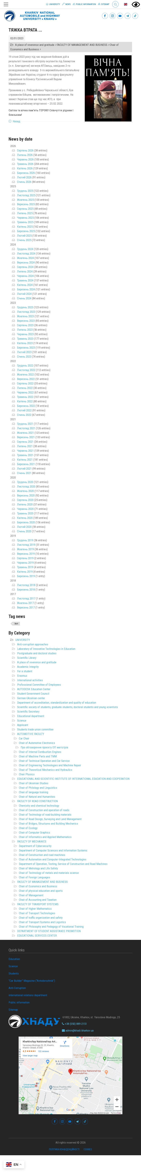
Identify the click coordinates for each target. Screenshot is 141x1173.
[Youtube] (120, 16)
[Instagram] (112, 16)
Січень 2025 (24, 240)
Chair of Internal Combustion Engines (40, 752)
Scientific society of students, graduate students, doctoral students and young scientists (67, 707)
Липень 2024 (25, 271)
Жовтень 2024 (25, 258)
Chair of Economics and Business (38, 886)
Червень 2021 (25, 450)
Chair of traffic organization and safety (41, 917)
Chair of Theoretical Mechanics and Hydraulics (45, 769)
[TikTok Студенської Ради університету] (135, 16)
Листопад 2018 (26, 585)
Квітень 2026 (25, 168)
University (54, 4)
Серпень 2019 (25, 558)
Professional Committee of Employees (39, 684)
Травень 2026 (25, 164)
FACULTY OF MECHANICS (31, 841)
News (68, 4)
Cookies (88, 1149)
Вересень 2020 (26, 495)
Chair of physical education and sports (41, 890)
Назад (16, 121)
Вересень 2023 (26, 320)
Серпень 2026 (25, 150)
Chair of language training (33, 792)
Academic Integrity (28, 666)
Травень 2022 (25, 397)
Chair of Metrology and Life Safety (38, 868)
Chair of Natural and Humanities (37, 796)
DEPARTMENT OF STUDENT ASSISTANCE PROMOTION (49, 931)
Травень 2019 (25, 567)
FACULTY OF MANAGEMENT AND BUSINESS (42, 881)
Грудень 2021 (25, 423)
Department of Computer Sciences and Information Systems (53, 850)
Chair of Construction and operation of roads (44, 810)
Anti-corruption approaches (32, 644)
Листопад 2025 (26, 195)
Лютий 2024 (24, 294)
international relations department (28, 995)
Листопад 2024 (26, 253)
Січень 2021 (24, 473)
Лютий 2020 (24, 527)
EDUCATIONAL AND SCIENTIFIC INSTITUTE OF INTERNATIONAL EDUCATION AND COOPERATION (73, 778)
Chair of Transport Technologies (37, 913)
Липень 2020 (25, 504)
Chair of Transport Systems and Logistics (42, 922)
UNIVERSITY (22, 640)
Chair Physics (27, 774)
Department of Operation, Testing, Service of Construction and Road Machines (63, 864)
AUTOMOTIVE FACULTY (30, 734)
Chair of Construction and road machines (42, 855)
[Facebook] (105, 16)
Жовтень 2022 (25, 374)
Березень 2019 (26, 576)
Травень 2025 (25, 222)
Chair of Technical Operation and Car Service (44, 761)
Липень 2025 (25, 213)
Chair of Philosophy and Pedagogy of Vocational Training (51, 926)
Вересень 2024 (26, 262)
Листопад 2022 (26, 370)
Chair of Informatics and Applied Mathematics (45, 837)
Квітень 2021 (25, 459)
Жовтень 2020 (25, 491)
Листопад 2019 (26, 544)
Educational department (30, 716)
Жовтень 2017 (25, 603)
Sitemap (105, 4)
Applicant (22, 725)
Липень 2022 (25, 388)
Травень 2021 (25, 455)
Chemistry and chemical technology (39, 805)
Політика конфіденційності (64, 1149)
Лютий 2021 (24, 468)
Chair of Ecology (28, 828)
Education (14, 959)
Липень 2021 (25, 446)
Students (14, 973)
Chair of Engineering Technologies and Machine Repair (50, 765)
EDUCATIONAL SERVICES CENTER (37, 935)
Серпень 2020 (25, 500)
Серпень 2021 (25, 441)
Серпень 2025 (25, 208)
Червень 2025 (25, 217)
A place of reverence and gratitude (36, 662)
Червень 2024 (25, 276)
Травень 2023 (25, 338)
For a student (24, 671)
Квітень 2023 (25, 343)
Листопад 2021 (26, 428)
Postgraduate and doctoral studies (36, 653)
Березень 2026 (26, 173)
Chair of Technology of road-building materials (45, 814)
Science (21, 720)
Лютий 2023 (24, 352)
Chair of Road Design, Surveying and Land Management (50, 819)
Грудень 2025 (25, 190)
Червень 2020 (25, 509)
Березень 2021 (26, 464)
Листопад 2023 (26, 311)
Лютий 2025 (24, 235)
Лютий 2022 (24, 410)
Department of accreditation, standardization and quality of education (56, 702)
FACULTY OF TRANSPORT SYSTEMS (37, 904)
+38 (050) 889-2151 (75, 1023)
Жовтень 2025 (25, 199)
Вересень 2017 (26, 607)
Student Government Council (33, 693)
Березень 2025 (26, 231)
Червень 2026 (25, 159)
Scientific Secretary (28, 711)
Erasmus (22, 675)
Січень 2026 (24, 182)
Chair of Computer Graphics (34, 832)
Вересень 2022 (26, 379)
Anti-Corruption (17, 988)
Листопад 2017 (26, 598)
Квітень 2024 (25, 285)
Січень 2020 (24, 531)
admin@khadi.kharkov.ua (79, 1030)
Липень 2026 (25, 155)
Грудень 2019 (25, 540)
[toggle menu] (6, 4)
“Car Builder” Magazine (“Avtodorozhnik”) (32, 980)
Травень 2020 (25, 513)
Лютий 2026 (24, 177)
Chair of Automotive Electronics (37, 743)
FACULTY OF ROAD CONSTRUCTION (37, 801)
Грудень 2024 (25, 249)
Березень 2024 (26, 289)
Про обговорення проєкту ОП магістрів (44, 747)
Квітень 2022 (25, 401)
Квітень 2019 (25, 571)
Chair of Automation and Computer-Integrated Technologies (52, 859)
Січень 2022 (24, 415)
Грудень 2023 (25, 307)
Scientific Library (26, 657)
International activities (30, 680)
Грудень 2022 (25, 365)
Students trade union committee (35, 729)
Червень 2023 (25, 334)
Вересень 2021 (26, 437)
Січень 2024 (24, 298)
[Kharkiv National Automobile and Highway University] (32, 15)
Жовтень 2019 (25, 549)
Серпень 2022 (25, 383)
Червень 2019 (25, 562)
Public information (85, 4)
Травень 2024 (25, 280)
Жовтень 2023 (25, 316)
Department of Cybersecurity (35, 846)
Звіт (16, 623)
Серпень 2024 (25, 267)
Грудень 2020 (25, 482)
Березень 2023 (26, 347)
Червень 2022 (25, 392)
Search (114, 1)
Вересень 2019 (26, 553)
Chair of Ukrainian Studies (33, 783)
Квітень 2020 (25, 518)
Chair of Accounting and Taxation (38, 899)
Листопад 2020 (26, 486)
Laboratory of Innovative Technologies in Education (46, 649)
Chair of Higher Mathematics (35, 908)
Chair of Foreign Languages (34, 877)
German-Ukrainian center (31, 698)
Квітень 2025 (25, 226)
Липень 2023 (25, 329)
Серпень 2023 (25, 325)
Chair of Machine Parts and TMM (38, 756)
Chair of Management (31, 895)
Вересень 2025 (26, 204)
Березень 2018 (26, 589)
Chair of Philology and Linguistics (38, 787)
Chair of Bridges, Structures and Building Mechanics (48, 823)
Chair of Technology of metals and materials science (49, 873)
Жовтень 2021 (25, 432)
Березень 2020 (26, 522)
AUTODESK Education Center (33, 689)
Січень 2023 (24, 356)
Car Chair (24, 738)
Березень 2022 (26, 406)
